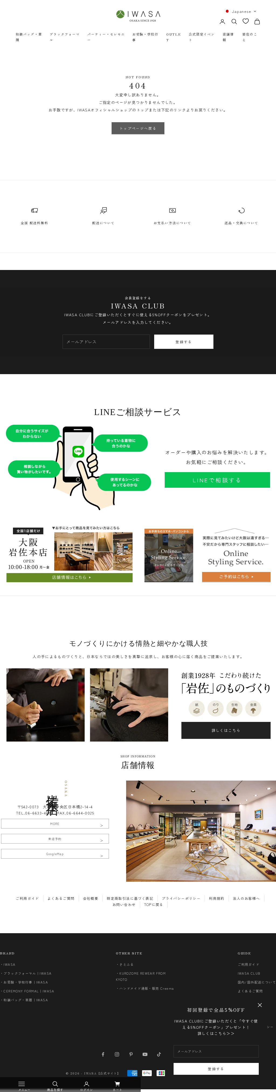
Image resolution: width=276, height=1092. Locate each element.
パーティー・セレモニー (106, 37)
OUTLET (173, 37)
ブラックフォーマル (65, 37)
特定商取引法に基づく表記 (130, 898)
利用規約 (217, 898)
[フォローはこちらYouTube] (145, 1054)
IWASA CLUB (249, 973)
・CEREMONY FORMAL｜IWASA (27, 991)
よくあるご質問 (61, 898)
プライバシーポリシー (181, 898)
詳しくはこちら (226, 730)
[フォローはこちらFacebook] (103, 1054)
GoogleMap (55, 854)
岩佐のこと (249, 37)
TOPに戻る (153, 904)
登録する (216, 1068)
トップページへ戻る (138, 128)
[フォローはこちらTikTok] (159, 1054)
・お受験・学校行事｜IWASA (24, 982)
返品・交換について (241, 222)
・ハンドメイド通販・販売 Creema (145, 988)
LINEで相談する (217, 480)
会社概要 (91, 898)
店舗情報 (228, 37)
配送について (103, 222)
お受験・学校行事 (145, 37)
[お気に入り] (246, 21)
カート (117, 1089)
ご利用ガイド (27, 898)
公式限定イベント (202, 37)
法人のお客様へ (246, 898)
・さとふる (125, 964)
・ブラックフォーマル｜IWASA (25, 973)
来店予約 (55, 839)
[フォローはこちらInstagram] (117, 1054)
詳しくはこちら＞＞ (216, 1033)
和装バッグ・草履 (29, 37)
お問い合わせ (124, 904)
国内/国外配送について (257, 982)
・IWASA (7, 964)
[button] (240, 11)
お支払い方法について (172, 222)
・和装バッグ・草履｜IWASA (24, 1000)
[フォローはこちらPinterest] (131, 1054)
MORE (55, 823)
